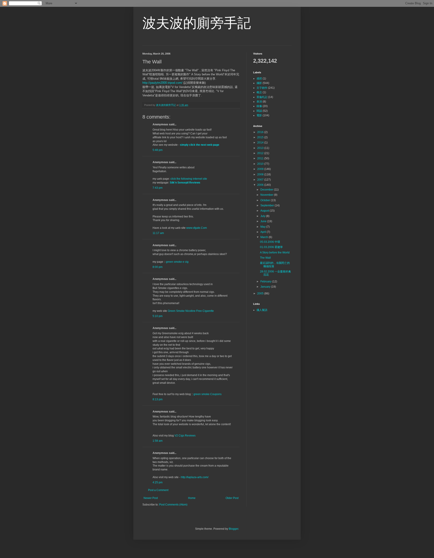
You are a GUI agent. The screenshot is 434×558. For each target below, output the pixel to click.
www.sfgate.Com (196, 227)
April (263, 232)
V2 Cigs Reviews (185, 435)
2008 (260, 174)
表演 (259, 101)
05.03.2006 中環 (270, 241)
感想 (259, 78)
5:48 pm (158, 150)
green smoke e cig (177, 261)
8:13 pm (158, 399)
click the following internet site (188, 178)
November (267, 194)
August (265, 210)
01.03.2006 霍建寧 (271, 247)
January (265, 286)
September (267, 205)
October (265, 200)
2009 (260, 169)
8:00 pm (158, 267)
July (263, 216)
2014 (260, 142)
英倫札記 (262, 97)
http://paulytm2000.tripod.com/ (162, 82)
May (263, 226)
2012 (260, 153)
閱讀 (259, 110)
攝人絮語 (262, 310)
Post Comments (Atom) (173, 504)
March (264, 237)
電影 (259, 115)
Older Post (232, 498)
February (266, 281)
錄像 (259, 106)
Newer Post (151, 498)
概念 (259, 92)
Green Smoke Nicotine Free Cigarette (191, 310)
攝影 (259, 83)
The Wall (265, 257)
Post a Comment (158, 490)
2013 (260, 148)
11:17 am (158, 233)
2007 (260, 179)
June (263, 221)
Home (192, 498)
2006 (260, 184)
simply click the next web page (199, 144)
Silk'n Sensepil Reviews (185, 182)
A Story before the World (275, 252)
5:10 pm (158, 316)
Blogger (233, 528)
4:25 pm (158, 482)
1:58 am (158, 440)
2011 (260, 158)
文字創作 (262, 87)
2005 (260, 293)
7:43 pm (158, 187)
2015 (260, 137)
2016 (260, 132)
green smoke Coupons (207, 394)
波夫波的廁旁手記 (196, 23)
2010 (260, 163)
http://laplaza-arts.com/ (194, 477)
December (267, 189)
